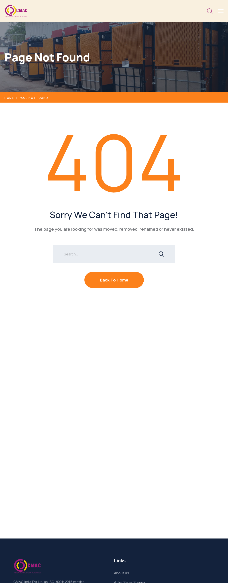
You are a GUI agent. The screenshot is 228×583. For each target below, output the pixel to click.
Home (9, 98)
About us (121, 573)
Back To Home (114, 280)
